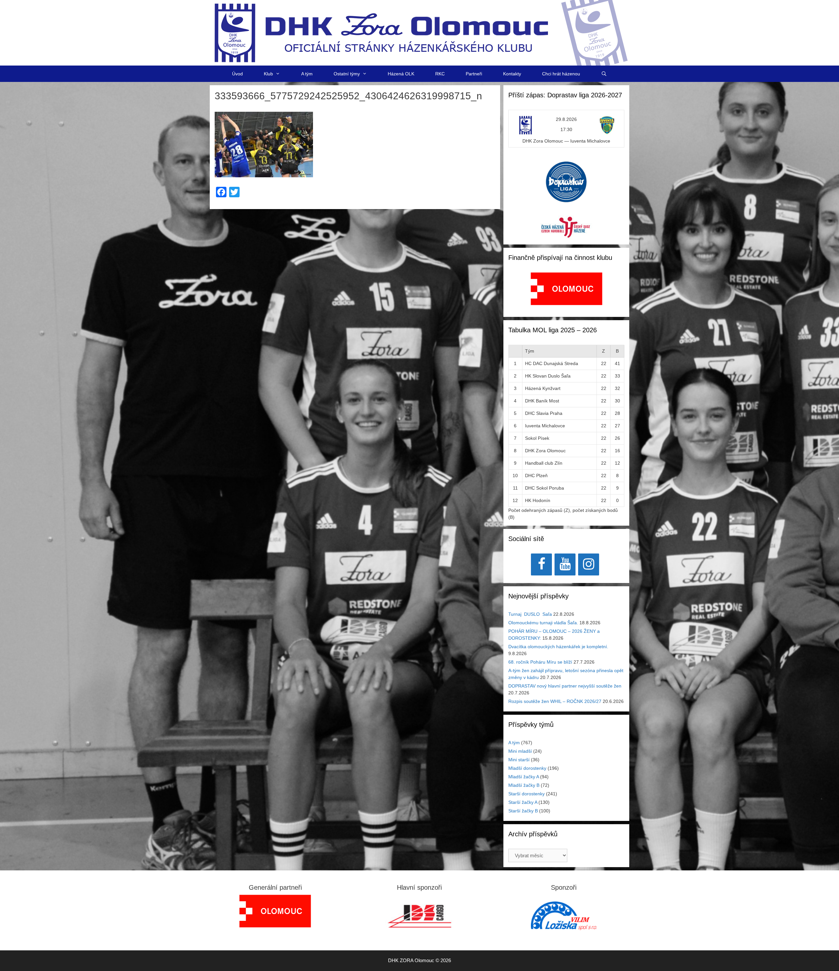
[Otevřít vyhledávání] (604, 74)
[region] (566, 292)
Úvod (237, 73)
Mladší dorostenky (527, 768)
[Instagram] (588, 564)
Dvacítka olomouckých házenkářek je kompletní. (558, 646)
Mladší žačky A (523, 776)
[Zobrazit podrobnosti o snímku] (566, 288)
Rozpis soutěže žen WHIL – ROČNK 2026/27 (554, 701)
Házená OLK (401, 73)
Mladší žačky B (523, 785)
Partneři (474, 73)
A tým (307, 73)
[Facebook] (541, 564)
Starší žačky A (522, 802)
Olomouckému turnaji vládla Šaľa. (543, 622)
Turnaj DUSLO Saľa (530, 614)
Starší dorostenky (526, 793)
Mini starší (519, 759)
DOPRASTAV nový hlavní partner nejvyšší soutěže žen (564, 686)
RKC (440, 73)
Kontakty (512, 73)
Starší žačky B (523, 810)
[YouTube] (565, 564)
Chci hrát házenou (561, 73)
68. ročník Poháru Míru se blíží (540, 662)
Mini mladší (520, 751)
